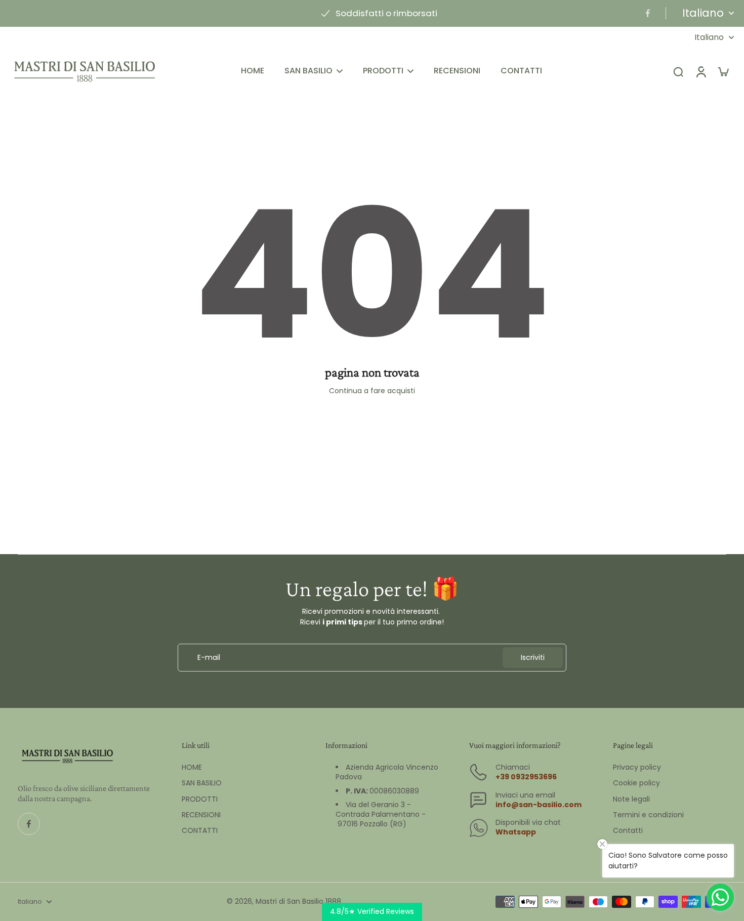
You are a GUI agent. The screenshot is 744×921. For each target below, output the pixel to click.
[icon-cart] (723, 71)
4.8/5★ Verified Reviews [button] (372, 911)
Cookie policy (636, 783)
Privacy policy (637, 767)
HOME (192, 767)
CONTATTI (200, 830)
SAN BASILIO (202, 783)
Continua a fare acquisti (372, 391)
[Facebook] (647, 13)
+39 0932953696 (526, 777)
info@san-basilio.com (538, 805)
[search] (678, 71)
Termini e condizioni (648, 815)
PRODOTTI (200, 799)
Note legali (631, 799)
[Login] (700, 71)
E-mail (208, 657)
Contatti (628, 830)
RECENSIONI (201, 815)
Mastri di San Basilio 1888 (298, 901)
